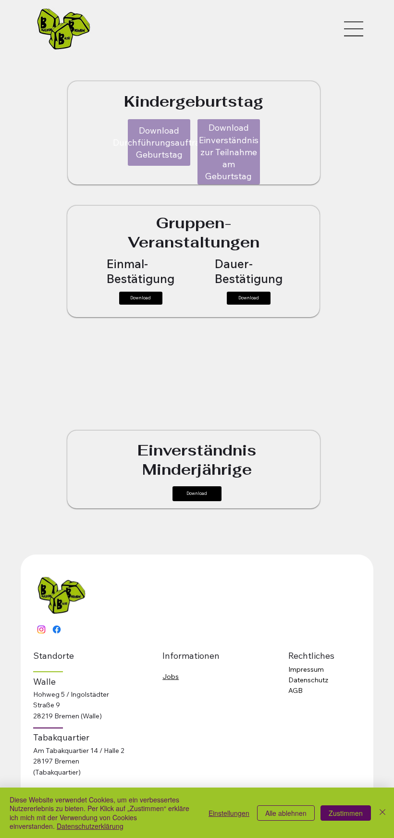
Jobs (170, 676)
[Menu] (354, 29)
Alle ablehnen (286, 813)
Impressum (306, 669)
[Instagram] (41, 629)
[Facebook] (56, 629)
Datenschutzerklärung (90, 826)
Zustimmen (346, 813)
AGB (295, 690)
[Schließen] (382, 812)
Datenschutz (308, 680)
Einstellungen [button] (229, 813)
